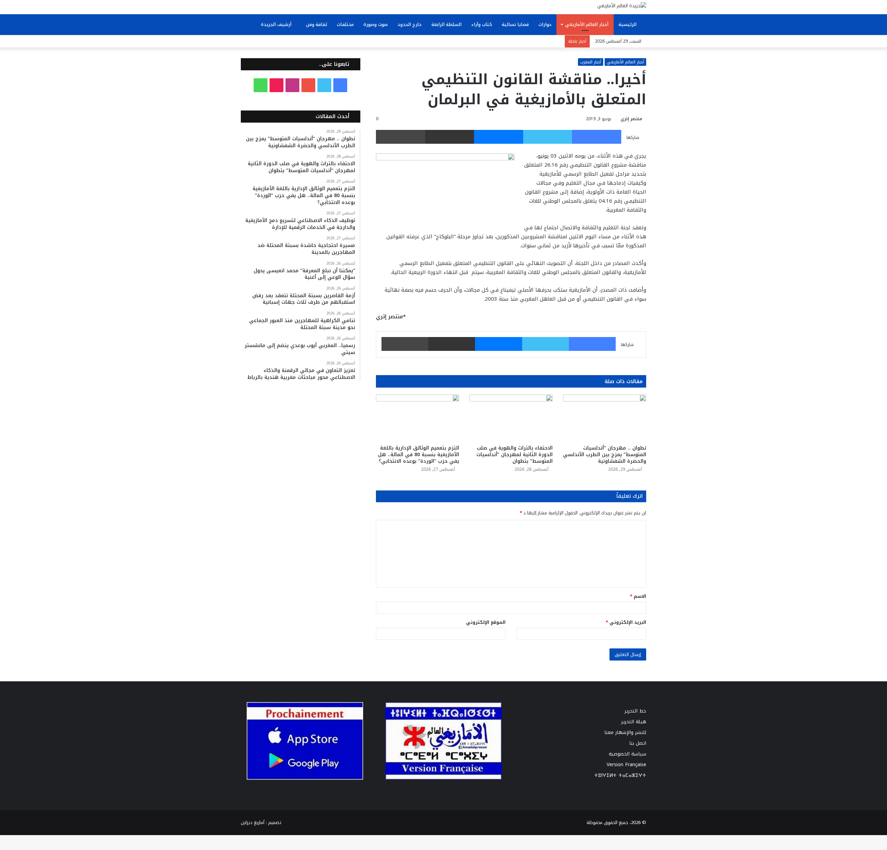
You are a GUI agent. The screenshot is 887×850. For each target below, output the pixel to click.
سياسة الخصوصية (627, 754)
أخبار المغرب (590, 62)
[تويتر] (547, 137)
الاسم (638, 596)
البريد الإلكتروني (626, 622)
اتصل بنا (637, 743)
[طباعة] (400, 137)
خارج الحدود (409, 24)
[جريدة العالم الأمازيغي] (621, 5)
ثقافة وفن (316, 24)
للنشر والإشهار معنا (625, 732)
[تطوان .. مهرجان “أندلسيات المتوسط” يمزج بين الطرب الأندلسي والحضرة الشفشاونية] (604, 418)
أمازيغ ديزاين (252, 822)
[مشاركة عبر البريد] (449, 137)
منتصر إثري (631, 119)
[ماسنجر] (498, 137)
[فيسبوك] (596, 137)
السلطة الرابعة (446, 24)
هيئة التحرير (633, 721)
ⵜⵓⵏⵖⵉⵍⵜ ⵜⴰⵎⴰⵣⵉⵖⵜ (620, 775)
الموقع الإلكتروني (486, 622)
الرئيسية (628, 24)
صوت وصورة (375, 24)
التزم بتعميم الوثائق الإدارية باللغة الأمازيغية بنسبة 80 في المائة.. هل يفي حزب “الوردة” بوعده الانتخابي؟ (418, 454)
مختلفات (345, 24)
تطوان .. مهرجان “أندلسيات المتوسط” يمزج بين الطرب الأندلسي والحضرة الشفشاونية (604, 454)
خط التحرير (635, 711)
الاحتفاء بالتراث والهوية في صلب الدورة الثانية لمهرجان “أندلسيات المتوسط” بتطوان (514, 454)
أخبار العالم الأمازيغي (586, 24)
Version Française (626, 764)
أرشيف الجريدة (277, 24)
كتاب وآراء (481, 24)
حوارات (545, 24)
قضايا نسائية (515, 24)
